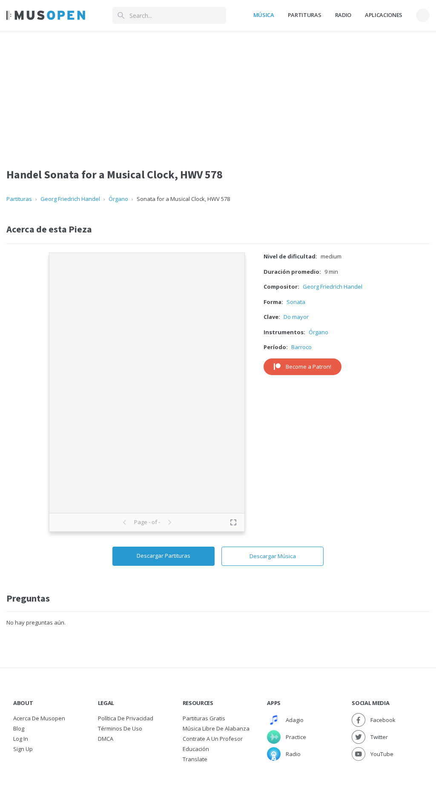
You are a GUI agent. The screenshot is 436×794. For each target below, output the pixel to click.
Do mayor (296, 317)
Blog (18, 728)
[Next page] (169, 522)
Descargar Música (273, 556)
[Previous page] (124, 522)
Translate (195, 759)
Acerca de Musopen (39, 718)
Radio (343, 15)
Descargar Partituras (163, 555)
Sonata (296, 302)
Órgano (118, 199)
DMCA (105, 738)
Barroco (301, 347)
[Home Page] (45, 15)
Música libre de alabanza (216, 728)
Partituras (304, 15)
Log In (20, 738)
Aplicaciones (383, 15)
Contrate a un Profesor (213, 738)
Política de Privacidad (125, 718)
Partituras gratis (204, 718)
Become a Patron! (308, 366)
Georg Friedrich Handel (70, 199)
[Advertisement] (218, 90)
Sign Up (23, 749)
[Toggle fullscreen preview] (233, 522)
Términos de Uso (120, 728)
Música (263, 15)
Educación (196, 749)
